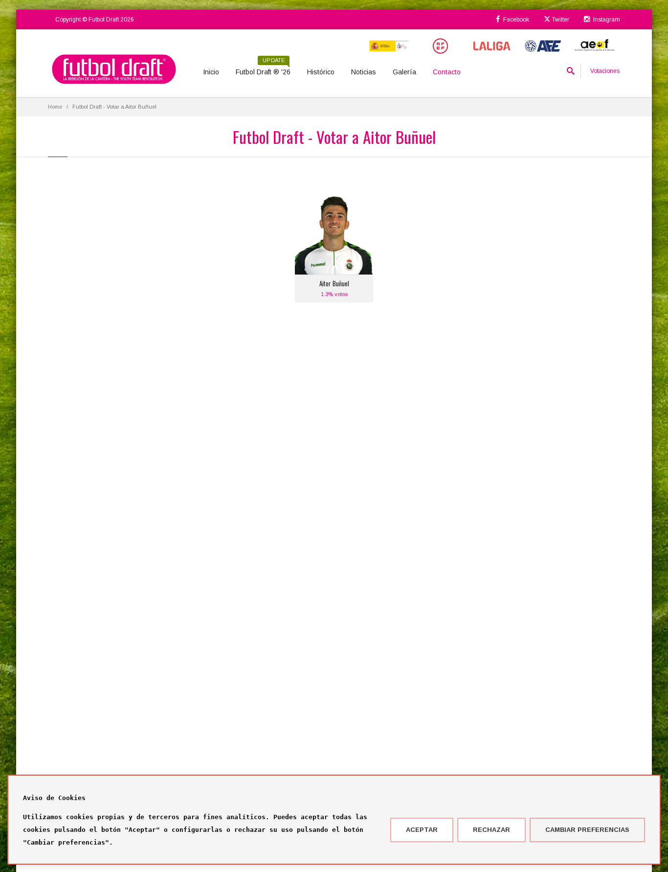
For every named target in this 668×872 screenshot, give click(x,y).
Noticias (363, 72)
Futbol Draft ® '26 (263, 68)
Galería (404, 72)
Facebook (515, 19)
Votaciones (605, 71)
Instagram (606, 19)
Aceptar (422, 829)
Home (55, 107)
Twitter (560, 19)
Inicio (211, 72)
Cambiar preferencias (587, 829)
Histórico (320, 72)
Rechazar (491, 829)
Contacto (447, 72)
